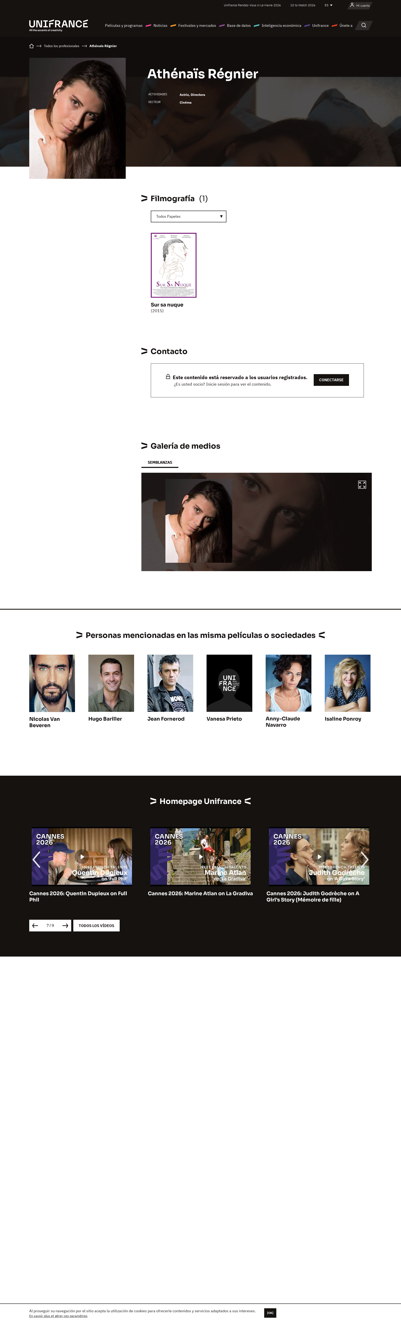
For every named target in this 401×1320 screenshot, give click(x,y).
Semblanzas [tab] (160, 462)
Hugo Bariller (105, 719)
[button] (362, 485)
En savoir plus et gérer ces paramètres (58, 1316)
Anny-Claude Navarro (283, 722)
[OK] (270, 1313)
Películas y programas (124, 25)
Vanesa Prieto (224, 719)
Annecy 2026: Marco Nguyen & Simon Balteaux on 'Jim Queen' (314, 896)
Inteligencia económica (281, 25)
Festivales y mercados (197, 25)
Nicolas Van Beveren (44, 722)
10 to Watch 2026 (302, 5)
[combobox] (188, 216)
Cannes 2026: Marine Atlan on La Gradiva (81, 893)
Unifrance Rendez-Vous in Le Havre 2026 (252, 5)
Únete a (346, 25)
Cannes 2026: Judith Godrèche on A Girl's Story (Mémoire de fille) (194, 896)
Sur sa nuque (167, 305)
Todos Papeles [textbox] (168, 216)
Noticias (161, 25)
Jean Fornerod (166, 719)
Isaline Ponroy (343, 719)
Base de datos (239, 25)
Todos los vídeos (96, 925)
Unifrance (320, 25)
